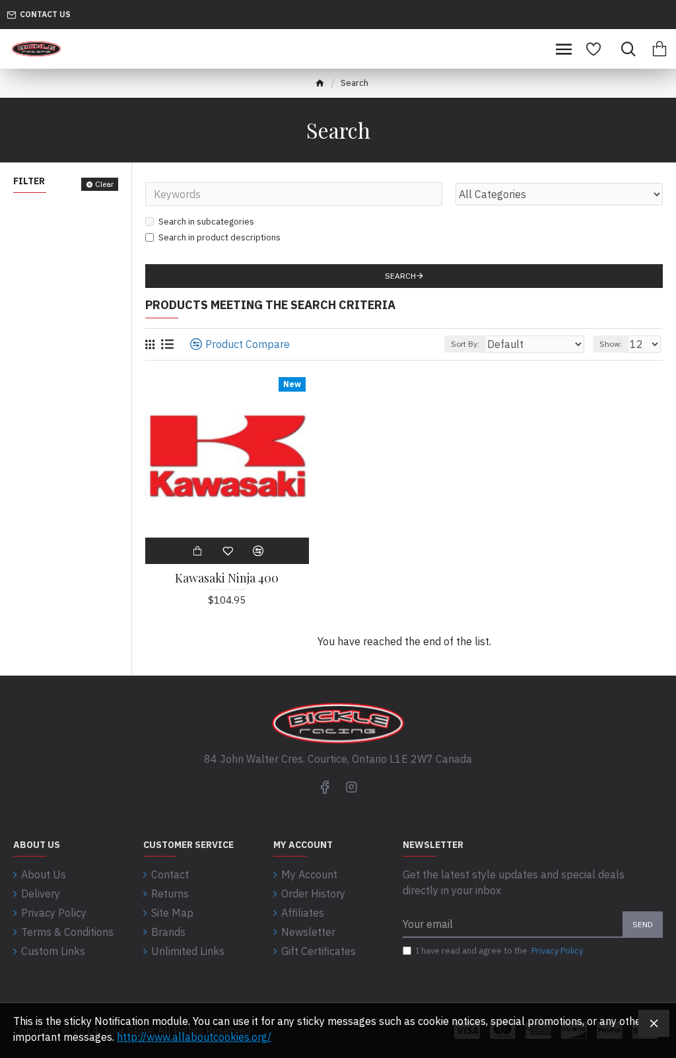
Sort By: (465, 344)
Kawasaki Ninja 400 (227, 578)
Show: (610, 344)
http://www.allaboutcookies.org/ (194, 1036)
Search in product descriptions (219, 237)
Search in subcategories (206, 221)
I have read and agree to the (499, 950)
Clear (104, 184)
